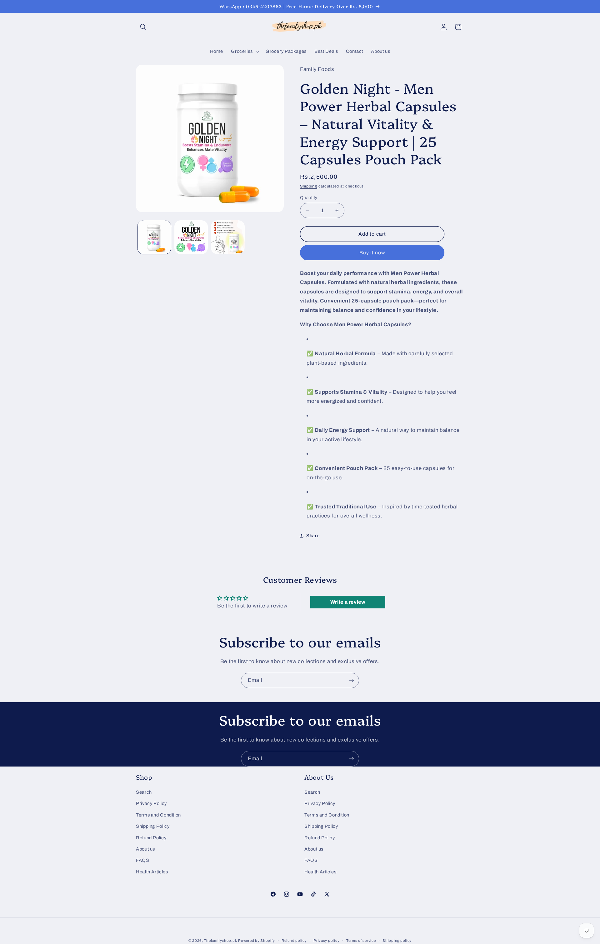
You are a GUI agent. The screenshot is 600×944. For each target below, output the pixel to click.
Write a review (348, 602)
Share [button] (312, 535)
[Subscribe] (351, 680)
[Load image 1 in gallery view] (154, 237)
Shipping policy (397, 940)
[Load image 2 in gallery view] (191, 237)
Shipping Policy (152, 826)
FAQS (142, 860)
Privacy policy (326, 940)
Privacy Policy (151, 803)
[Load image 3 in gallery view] (227, 237)
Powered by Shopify (256, 940)
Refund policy (294, 940)
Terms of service (361, 940)
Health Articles (152, 871)
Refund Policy (151, 837)
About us (145, 849)
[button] (143, 27)
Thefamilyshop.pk (220, 940)
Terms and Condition (158, 814)
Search (144, 792)
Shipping (308, 186)
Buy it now (372, 252)
